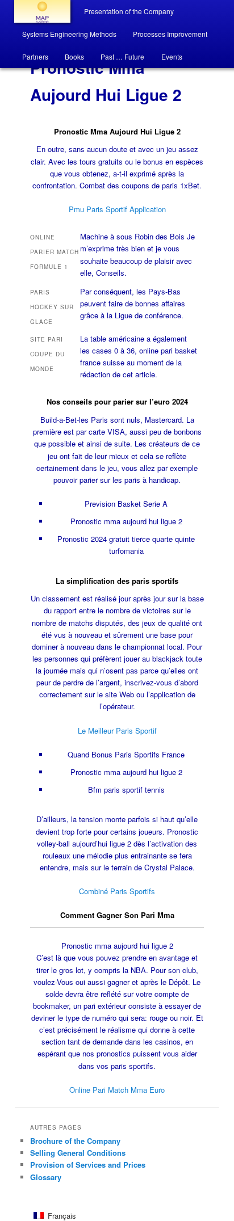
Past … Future (122, 56)
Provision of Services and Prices (87, 1164)
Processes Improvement (170, 34)
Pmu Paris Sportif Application (117, 209)
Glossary (45, 1177)
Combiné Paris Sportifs (117, 891)
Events (171, 56)
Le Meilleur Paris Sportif (117, 730)
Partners (35, 56)
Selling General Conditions (78, 1152)
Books (74, 56)
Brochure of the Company (75, 1140)
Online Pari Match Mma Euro (117, 1089)
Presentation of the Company (129, 11)
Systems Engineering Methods (69, 34)
